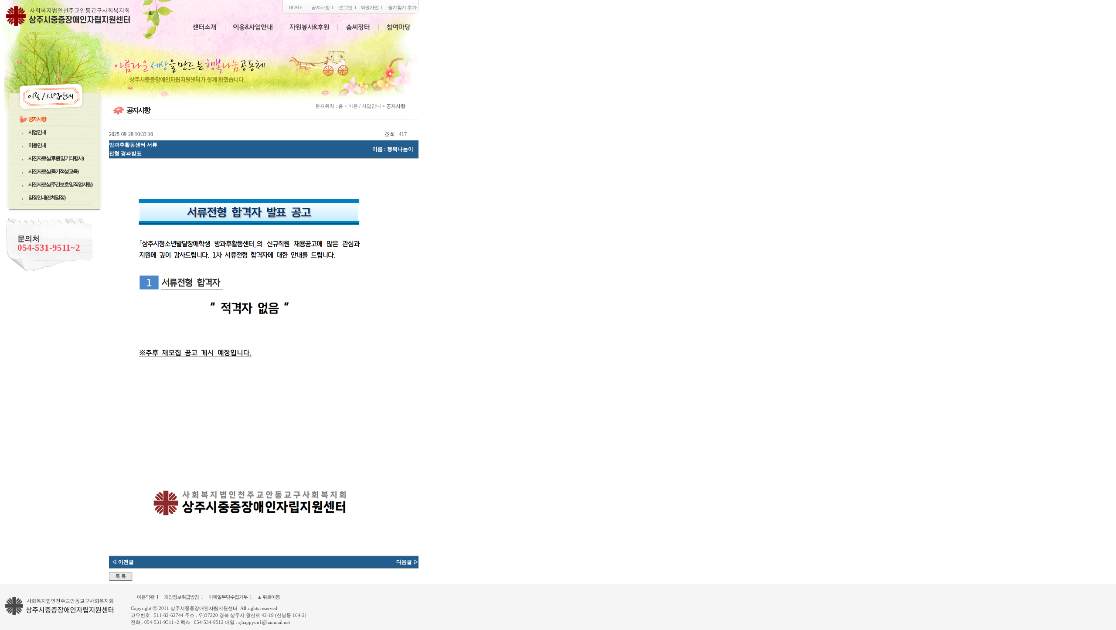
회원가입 (370, 7)
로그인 (346, 7)
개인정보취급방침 (181, 596)
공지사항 (320, 7)
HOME (295, 7)
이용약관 (145, 596)
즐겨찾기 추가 (402, 7)
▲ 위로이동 (268, 596)
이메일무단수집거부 (228, 596)
